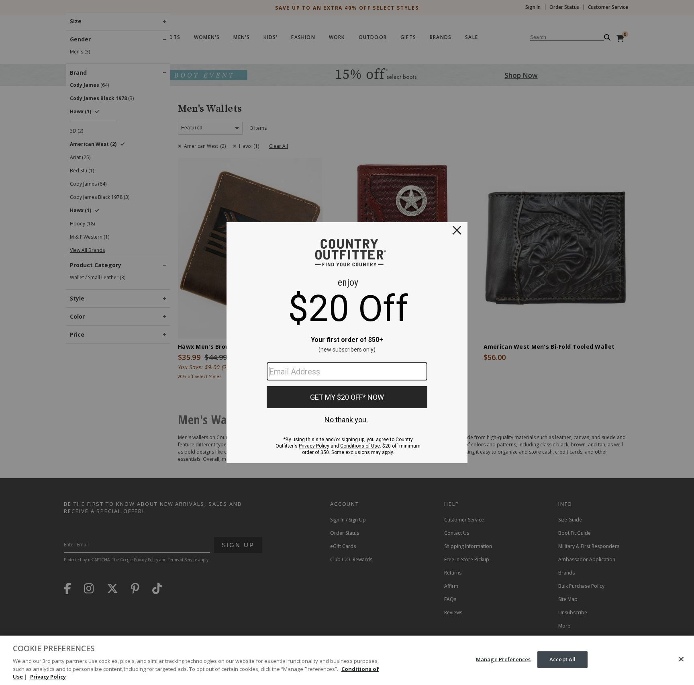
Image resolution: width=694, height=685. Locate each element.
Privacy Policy (48, 676)
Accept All (562, 659)
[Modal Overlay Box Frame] (347, 342)
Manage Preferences (503, 659)
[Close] (681, 659)
